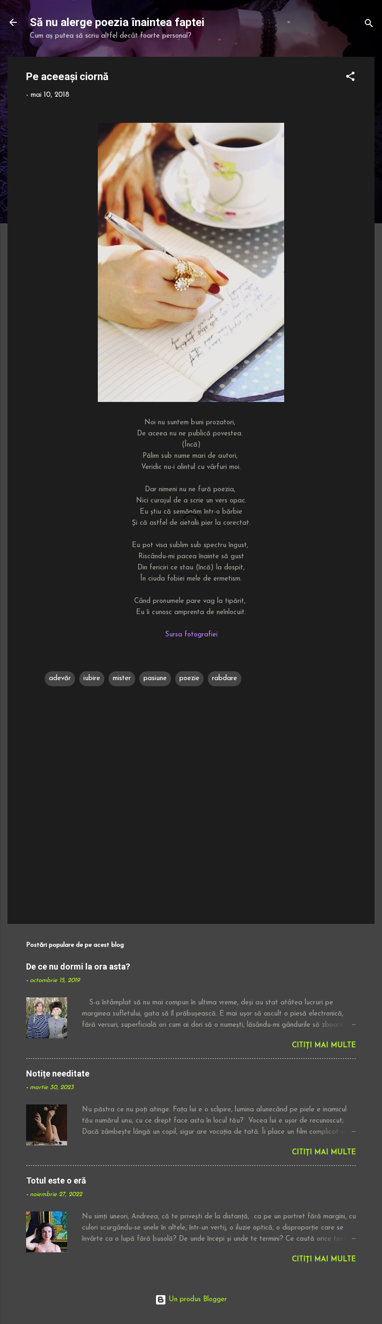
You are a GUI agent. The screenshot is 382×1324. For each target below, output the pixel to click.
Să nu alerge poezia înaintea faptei (117, 22)
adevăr (60, 678)
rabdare (224, 678)
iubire (91, 678)
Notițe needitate (57, 1073)
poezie (189, 678)
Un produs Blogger (196, 1299)
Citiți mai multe (324, 1045)
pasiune (155, 678)
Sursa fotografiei (191, 634)
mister (122, 678)
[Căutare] (369, 25)
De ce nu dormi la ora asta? (78, 966)
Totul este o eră (56, 1180)
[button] (350, 78)
